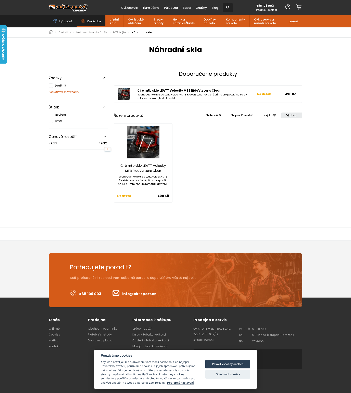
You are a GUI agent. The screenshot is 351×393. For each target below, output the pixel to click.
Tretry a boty (159, 21)
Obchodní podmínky (102, 329)
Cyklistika (64, 32)
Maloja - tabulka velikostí (150, 346)
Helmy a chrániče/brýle (184, 21)
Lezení (293, 21)
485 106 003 (265, 6)
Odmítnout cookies (228, 374)
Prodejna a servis (210, 319)
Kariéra (53, 340)
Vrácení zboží (141, 329)
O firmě (54, 329)
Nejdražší (270, 115)
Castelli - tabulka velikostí (150, 340)
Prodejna (97, 319)
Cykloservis (129, 7)
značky (74, 92)
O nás (54, 319)
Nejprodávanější (242, 115)
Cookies (54, 334)
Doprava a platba (100, 340)
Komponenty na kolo (235, 21)
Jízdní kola (114, 21)
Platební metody (100, 334)
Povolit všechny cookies (227, 364)
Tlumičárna (151, 7)
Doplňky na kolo (210, 21)
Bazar (187, 7)
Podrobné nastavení (180, 382)
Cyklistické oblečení (136, 21)
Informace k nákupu (151, 319)
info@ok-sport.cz (266, 10)
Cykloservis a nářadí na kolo (265, 21)
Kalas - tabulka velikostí (149, 334)
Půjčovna (171, 7)
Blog (215, 7)
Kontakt (54, 346)
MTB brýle (119, 32)
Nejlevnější (213, 115)
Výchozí (291, 115)
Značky (201, 7)
